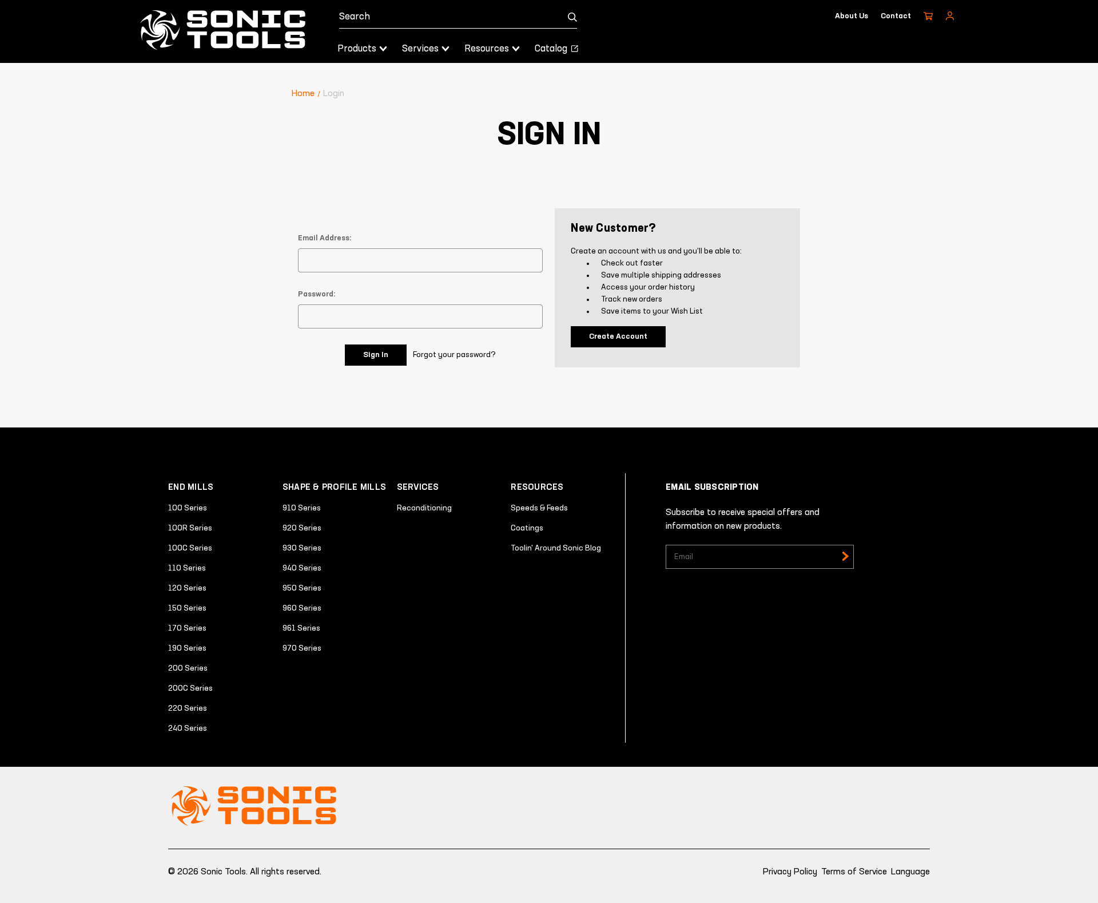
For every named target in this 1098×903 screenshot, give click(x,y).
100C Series (190, 548)
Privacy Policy (790, 872)
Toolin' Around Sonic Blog (556, 548)
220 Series (187, 708)
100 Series (187, 508)
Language (910, 872)
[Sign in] (950, 16)
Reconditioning (424, 508)
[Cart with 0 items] (928, 16)
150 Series (187, 608)
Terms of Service (854, 872)
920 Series (302, 528)
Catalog (552, 49)
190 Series (187, 648)
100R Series (190, 528)
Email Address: (325, 238)
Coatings (527, 528)
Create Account (618, 336)
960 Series (302, 608)
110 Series (187, 568)
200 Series (188, 668)
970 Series (302, 648)
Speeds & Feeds (539, 508)
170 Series (187, 628)
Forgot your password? (454, 355)
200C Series (190, 688)
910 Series (302, 508)
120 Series (187, 588)
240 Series (187, 728)
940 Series (302, 568)
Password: (317, 294)
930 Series (302, 548)
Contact (896, 16)
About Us (851, 16)
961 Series (301, 628)
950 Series (302, 588)
